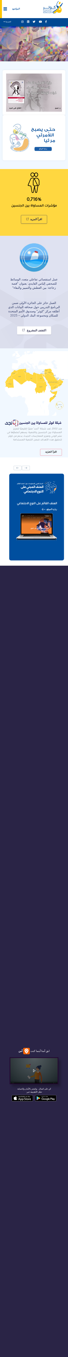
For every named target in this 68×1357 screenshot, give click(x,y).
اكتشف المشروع (36, 330)
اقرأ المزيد (36, 219)
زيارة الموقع (52, 509)
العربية (8, 22)
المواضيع (16, 8)
